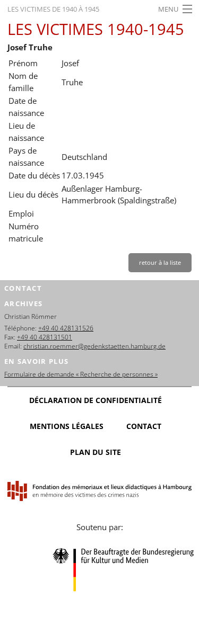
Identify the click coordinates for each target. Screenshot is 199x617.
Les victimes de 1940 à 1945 (53, 9)
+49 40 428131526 (65, 328)
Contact (143, 426)
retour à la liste (160, 262)
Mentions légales (66, 426)
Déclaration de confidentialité (95, 400)
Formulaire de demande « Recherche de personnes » (81, 374)
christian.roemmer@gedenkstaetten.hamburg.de (94, 346)
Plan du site (95, 452)
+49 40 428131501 (44, 337)
